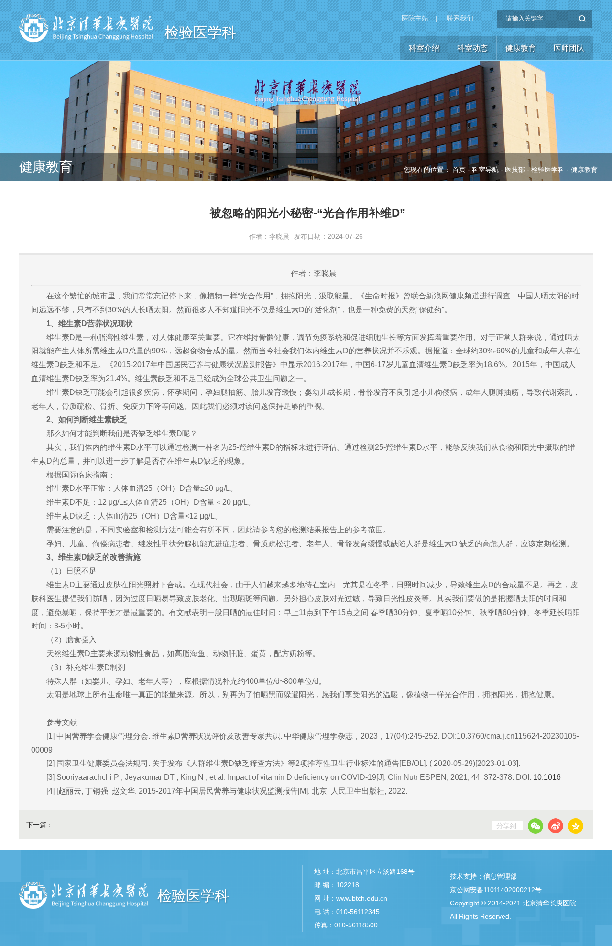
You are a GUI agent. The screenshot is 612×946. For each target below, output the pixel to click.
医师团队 (569, 48)
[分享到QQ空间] (575, 826)
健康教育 (520, 48)
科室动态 (472, 48)
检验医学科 (200, 32)
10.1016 (547, 777)
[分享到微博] (555, 826)
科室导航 (485, 169)
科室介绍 (424, 48)
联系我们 (460, 18)
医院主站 (415, 18)
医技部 (515, 169)
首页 (459, 169)
